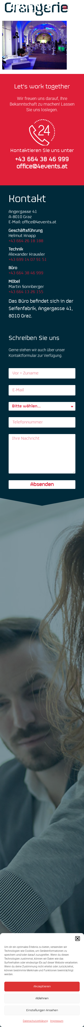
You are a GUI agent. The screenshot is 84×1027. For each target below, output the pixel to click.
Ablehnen (42, 998)
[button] (77, 938)
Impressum (56, 1020)
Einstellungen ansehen (42, 1010)
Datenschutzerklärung (35, 1020)
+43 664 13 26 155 (26, 292)
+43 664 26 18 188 (26, 241)
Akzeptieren (42, 987)
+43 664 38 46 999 (26, 273)
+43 (21, 159)
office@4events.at (42, 167)
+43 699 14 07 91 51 (28, 259)
